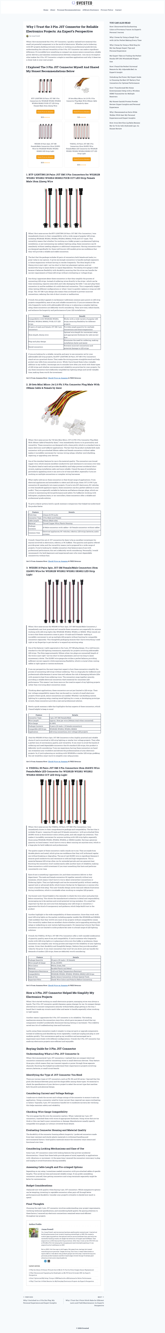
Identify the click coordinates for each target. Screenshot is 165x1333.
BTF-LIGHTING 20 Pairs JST (44, 174)
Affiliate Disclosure (90, 10)
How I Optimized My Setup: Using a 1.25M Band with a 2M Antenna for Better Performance (60, 1278)
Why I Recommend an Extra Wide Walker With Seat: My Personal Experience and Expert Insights (123, 115)
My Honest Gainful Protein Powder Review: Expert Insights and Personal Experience (125, 104)
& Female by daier (52, 387)
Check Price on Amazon (45, 112)
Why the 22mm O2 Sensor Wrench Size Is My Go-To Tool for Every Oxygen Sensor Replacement (62, 1270)
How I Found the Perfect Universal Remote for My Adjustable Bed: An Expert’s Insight (123, 69)
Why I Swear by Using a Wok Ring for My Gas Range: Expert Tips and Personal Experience (125, 48)
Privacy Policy (107, 10)
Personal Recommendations (68, 10)
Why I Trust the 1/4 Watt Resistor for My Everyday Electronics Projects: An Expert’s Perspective (62, 1281)
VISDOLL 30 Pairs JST (41, 768)
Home (45, 10)
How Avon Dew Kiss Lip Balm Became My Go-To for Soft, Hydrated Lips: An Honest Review (125, 126)
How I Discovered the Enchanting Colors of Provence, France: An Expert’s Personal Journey (125, 29)
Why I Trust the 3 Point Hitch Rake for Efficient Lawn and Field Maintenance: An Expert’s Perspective (85, 1301)
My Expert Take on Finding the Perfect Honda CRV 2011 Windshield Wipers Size (125, 59)
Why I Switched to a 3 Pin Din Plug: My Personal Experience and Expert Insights (40, 1300)
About (52, 10)
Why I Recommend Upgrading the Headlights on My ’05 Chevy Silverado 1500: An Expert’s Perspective (59, 1274)
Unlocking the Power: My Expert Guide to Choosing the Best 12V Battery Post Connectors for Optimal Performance (125, 80)
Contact (118, 10)
